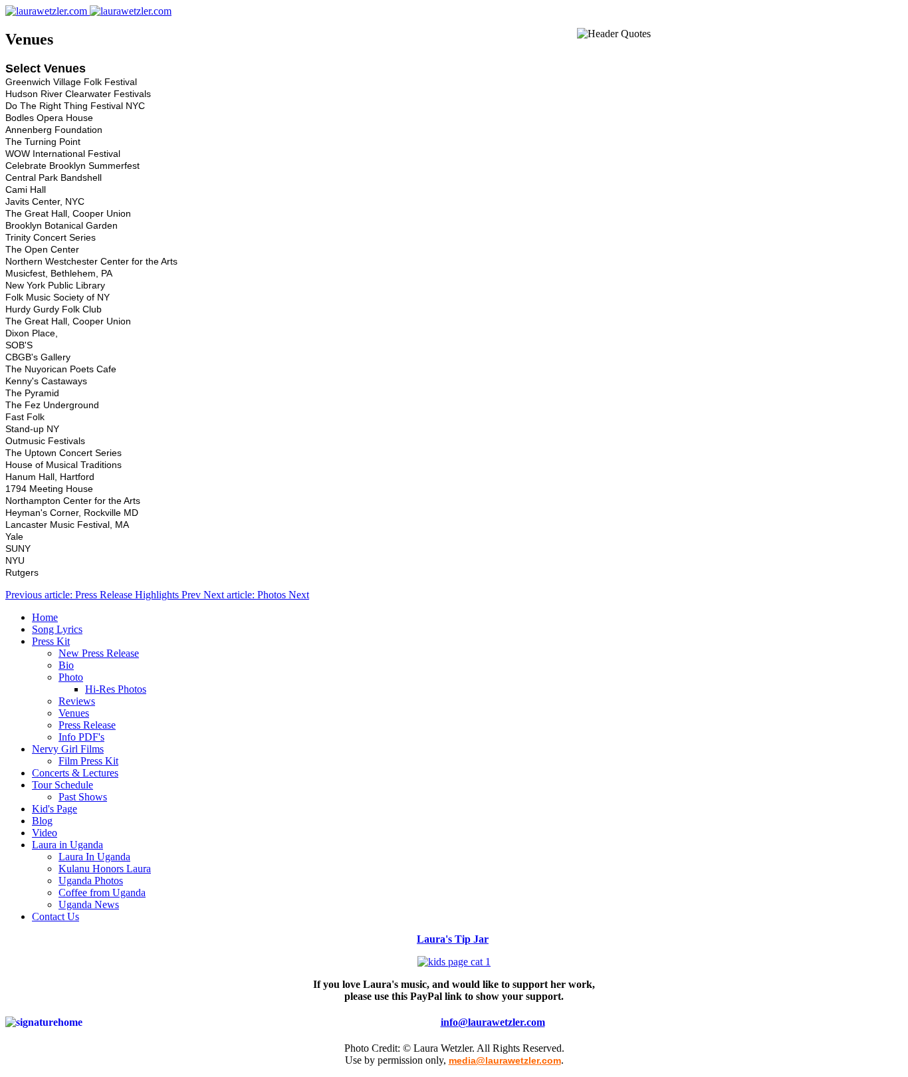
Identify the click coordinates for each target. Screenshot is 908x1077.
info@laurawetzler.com (493, 1022)
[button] (51, 641)
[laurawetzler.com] (88, 11)
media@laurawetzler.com (505, 1060)
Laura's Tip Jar (453, 939)
